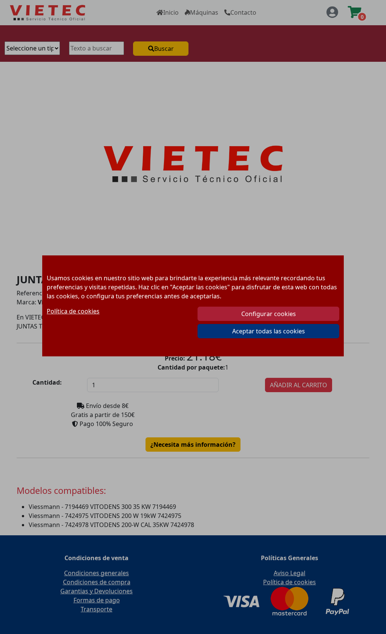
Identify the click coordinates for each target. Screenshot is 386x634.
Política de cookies (73, 311)
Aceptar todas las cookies (268, 331)
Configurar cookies (268, 314)
